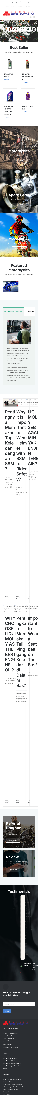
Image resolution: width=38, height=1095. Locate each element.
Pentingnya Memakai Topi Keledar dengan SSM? (10, 440)
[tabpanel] (19, 350)
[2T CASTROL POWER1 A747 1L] (28, 63)
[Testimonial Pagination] (20, 972)
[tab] (13, 311)
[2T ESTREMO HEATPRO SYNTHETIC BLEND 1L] (10, 96)
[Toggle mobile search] (31, 17)
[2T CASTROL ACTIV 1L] (10, 63)
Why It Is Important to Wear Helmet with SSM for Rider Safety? (21, 445)
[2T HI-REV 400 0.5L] (28, 96)
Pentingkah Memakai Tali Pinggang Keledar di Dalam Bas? (21, 651)
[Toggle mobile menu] (34, 17)
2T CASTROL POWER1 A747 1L (27, 76)
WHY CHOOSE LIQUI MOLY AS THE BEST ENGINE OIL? (10, 644)
